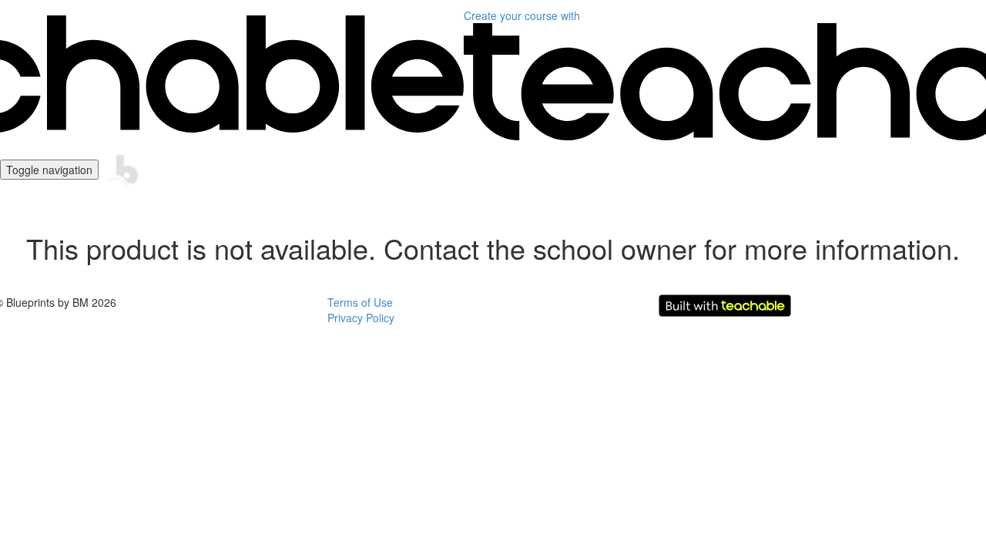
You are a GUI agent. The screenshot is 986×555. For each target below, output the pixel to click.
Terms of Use (360, 302)
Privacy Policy (360, 317)
